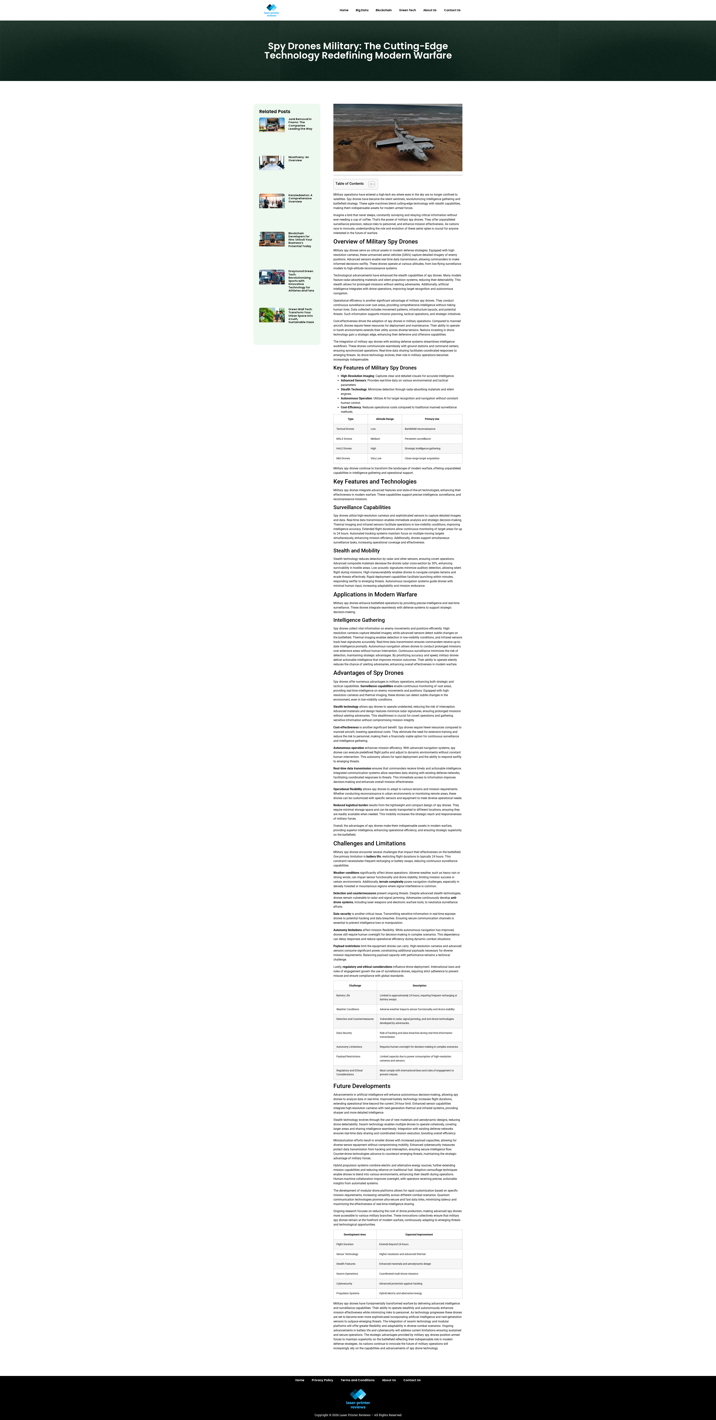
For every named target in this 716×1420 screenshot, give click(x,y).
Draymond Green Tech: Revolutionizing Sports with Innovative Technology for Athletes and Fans (301, 280)
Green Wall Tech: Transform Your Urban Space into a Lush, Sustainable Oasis (301, 315)
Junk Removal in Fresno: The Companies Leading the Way (300, 124)
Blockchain (384, 10)
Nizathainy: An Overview (298, 158)
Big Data (362, 10)
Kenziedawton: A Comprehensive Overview (300, 198)
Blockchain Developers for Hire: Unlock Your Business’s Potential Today (300, 239)
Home (344, 10)
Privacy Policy (322, 1380)
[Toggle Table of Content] (370, 184)
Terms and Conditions (358, 1380)
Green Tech (407, 10)
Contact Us (452, 10)
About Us (429, 10)
